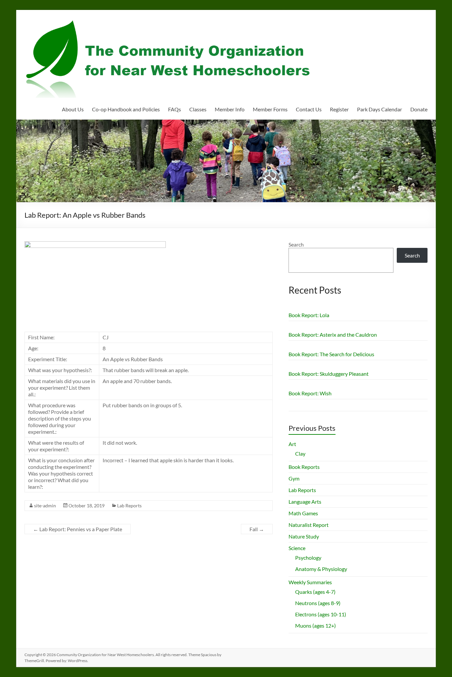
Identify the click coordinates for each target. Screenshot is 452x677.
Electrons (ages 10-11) (320, 614)
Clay (300, 453)
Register (339, 109)
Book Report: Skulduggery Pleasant (329, 373)
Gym (294, 478)
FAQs (174, 109)
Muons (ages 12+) (315, 625)
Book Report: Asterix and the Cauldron (333, 334)
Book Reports (304, 467)
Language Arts (305, 501)
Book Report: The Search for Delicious (331, 354)
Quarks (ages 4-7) (315, 592)
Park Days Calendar (379, 109)
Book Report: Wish (310, 393)
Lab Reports (129, 505)
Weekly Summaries (310, 582)
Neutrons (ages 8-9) (317, 603)
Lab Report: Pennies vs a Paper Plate (77, 529)
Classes (197, 109)
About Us (73, 109)
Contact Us (309, 109)
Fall (256, 529)
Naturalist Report (309, 525)
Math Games (303, 513)
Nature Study (304, 536)
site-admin (45, 505)
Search (296, 244)
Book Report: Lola (309, 315)
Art (292, 444)
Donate (419, 109)
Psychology (308, 557)
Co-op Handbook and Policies (126, 109)
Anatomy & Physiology (321, 569)
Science (297, 548)
